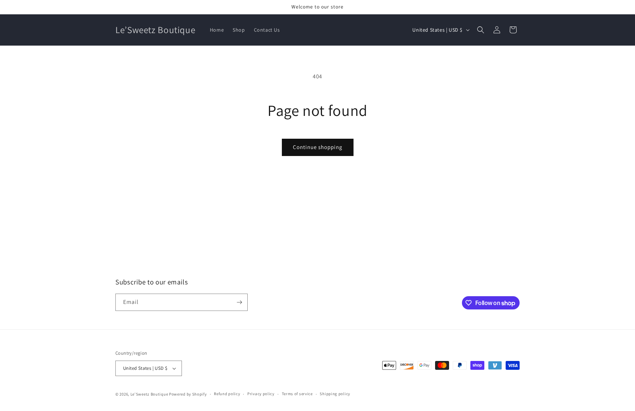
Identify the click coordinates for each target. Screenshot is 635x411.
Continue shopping (317, 147)
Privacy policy (261, 393)
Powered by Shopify (188, 394)
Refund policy (227, 393)
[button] (481, 30)
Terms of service (297, 393)
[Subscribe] (239, 302)
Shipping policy (335, 393)
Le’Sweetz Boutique (149, 394)
